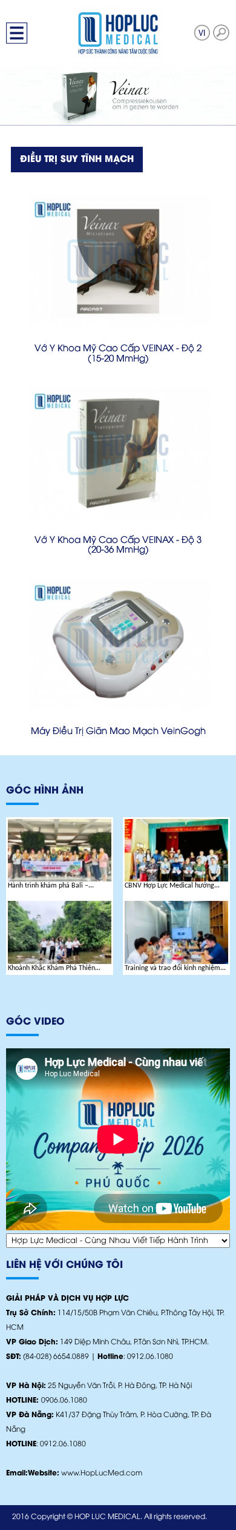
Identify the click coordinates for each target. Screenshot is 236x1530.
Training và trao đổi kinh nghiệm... (175, 968)
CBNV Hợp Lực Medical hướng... (172, 885)
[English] (202, 32)
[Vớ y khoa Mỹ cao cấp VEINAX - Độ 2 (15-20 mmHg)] (118, 261)
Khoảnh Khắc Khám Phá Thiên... (54, 968)
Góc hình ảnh (45, 790)
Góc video (35, 1021)
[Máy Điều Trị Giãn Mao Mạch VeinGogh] (118, 644)
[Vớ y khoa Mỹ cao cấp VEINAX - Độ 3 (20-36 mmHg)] (118, 452)
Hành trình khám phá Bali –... (51, 885)
